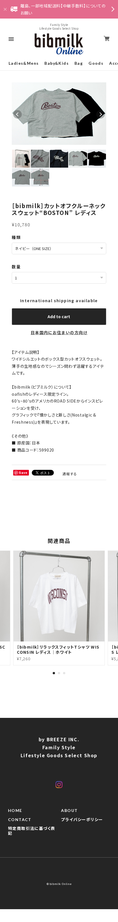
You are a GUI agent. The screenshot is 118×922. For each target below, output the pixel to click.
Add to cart (59, 316)
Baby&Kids (56, 63)
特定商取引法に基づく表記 (31, 831)
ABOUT (69, 810)
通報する (69, 473)
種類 (16, 237)
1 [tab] (53, 673)
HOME (15, 810)
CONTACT (20, 819)
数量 (16, 266)
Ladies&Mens (24, 63)
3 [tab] (64, 673)
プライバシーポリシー (82, 819)
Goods (95, 63)
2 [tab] (59, 673)
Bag (78, 63)
